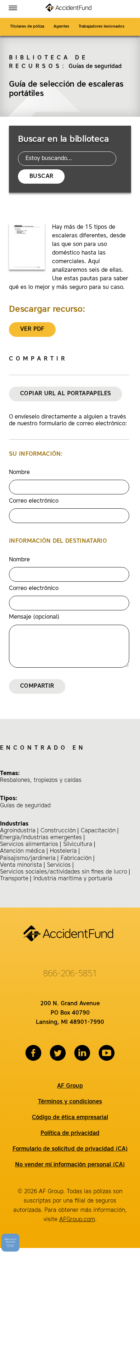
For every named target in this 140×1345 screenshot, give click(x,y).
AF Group (70, 1086)
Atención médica (22, 851)
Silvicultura (77, 844)
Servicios (59, 865)
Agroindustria (18, 831)
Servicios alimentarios (29, 844)
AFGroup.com (77, 1220)
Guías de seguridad (95, 66)
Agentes (61, 27)
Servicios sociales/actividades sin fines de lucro (63, 872)
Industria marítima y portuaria (72, 879)
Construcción (58, 831)
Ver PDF (32, 329)
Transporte (14, 879)
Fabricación (76, 858)
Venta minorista (21, 865)
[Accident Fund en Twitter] (58, 1053)
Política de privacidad (70, 1133)
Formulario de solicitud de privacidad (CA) (70, 1149)
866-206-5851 (70, 974)
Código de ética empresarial (70, 1118)
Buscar (41, 176)
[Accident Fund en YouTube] (107, 1053)
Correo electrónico (34, 501)
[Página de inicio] (70, 9)
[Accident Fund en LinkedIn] (82, 1053)
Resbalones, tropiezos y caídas (40, 780)
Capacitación (98, 831)
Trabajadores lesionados (102, 27)
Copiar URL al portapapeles (65, 394)
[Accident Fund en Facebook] (33, 1053)
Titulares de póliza (27, 27)
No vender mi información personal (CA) (70, 1165)
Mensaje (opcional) (34, 617)
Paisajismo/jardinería (28, 858)
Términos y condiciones (70, 1102)
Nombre (19, 472)
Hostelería (63, 851)
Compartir (37, 686)
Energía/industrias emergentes (41, 838)
